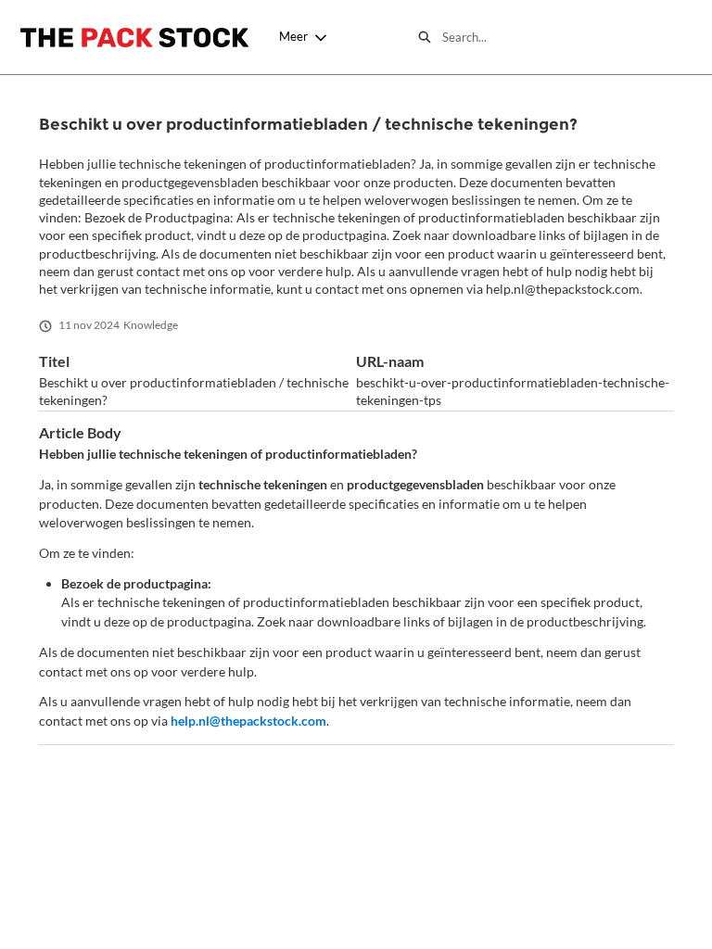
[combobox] (567, 37)
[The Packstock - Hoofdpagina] (134, 37)
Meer (293, 36)
